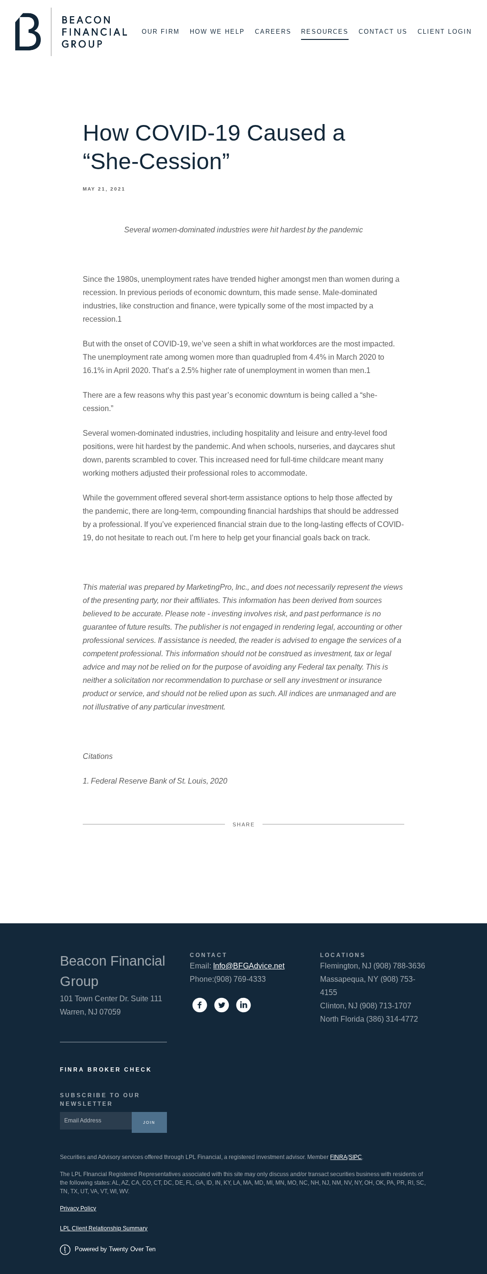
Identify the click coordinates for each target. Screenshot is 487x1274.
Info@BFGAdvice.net (248, 966)
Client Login (445, 31)
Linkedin (315, 861)
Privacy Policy (78, 1208)
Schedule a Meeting (429, 1252)
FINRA (338, 1157)
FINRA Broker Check (106, 1069)
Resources (325, 31)
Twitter (244, 861)
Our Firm (161, 31)
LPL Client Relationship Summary (103, 1228)
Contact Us (383, 31)
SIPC (355, 1157)
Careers (273, 31)
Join (149, 1122)
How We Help (217, 31)
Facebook (172, 861)
